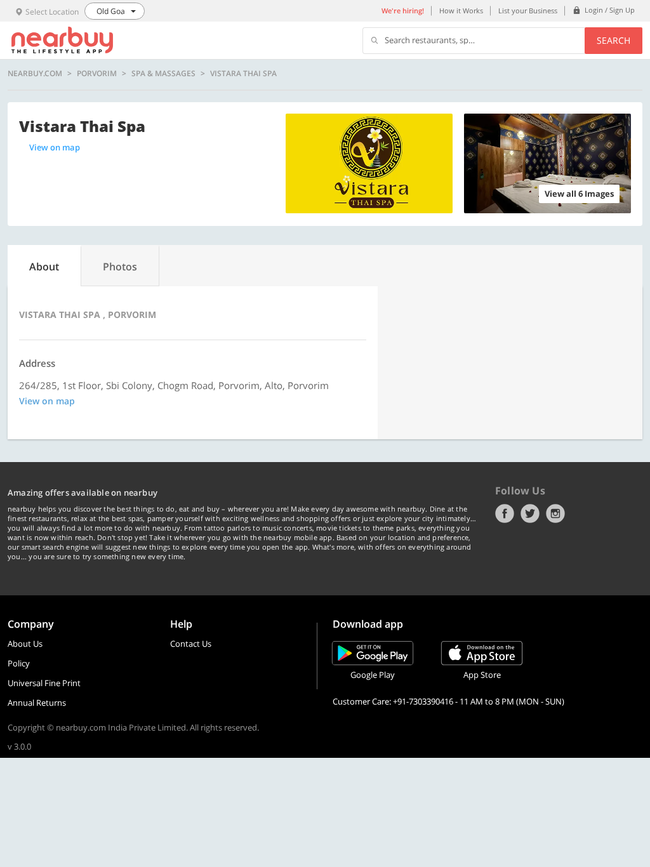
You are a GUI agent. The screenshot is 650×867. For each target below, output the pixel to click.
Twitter (530, 513)
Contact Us (190, 643)
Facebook (504, 513)
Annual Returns (37, 702)
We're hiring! (402, 10)
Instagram (555, 513)
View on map (54, 147)
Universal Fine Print (44, 683)
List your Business (527, 10)
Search (613, 40)
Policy (19, 663)
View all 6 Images (579, 193)
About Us (25, 643)
